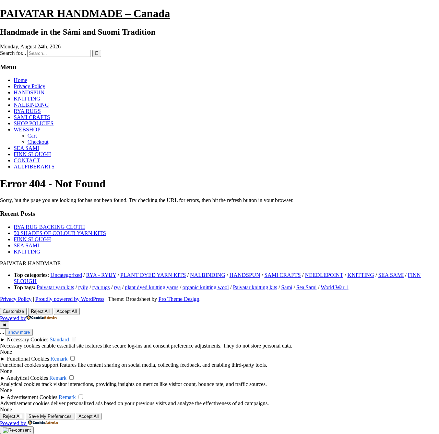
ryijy (83, 287)
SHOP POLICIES (34, 123)
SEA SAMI (26, 148)
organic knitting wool (205, 287)
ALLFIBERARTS (34, 166)
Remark (59, 359)
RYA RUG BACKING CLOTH (49, 227)
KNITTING (27, 99)
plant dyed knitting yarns (151, 287)
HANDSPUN (29, 92)
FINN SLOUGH (32, 154)
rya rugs (101, 287)
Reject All (40, 311)
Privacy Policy (29, 86)
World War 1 (334, 287)
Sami (286, 287)
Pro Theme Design (178, 299)
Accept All (67, 311)
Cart (32, 136)
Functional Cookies (28, 359)
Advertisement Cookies (32, 397)
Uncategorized (66, 275)
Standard (59, 339)
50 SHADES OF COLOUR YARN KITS (60, 233)
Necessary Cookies (27, 339)
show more (19, 332)
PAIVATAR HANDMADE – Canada (85, 13)
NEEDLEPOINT (324, 275)
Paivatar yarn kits (55, 287)
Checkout (37, 142)
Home (20, 80)
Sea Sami (306, 287)
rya (117, 287)
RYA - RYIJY (101, 275)
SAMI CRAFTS (32, 117)
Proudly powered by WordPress (69, 299)
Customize (13, 311)
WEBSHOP (27, 129)
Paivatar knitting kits (255, 287)
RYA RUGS (27, 111)
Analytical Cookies (27, 378)
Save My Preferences (50, 416)
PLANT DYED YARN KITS (153, 275)
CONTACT (27, 160)
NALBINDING (31, 105)
